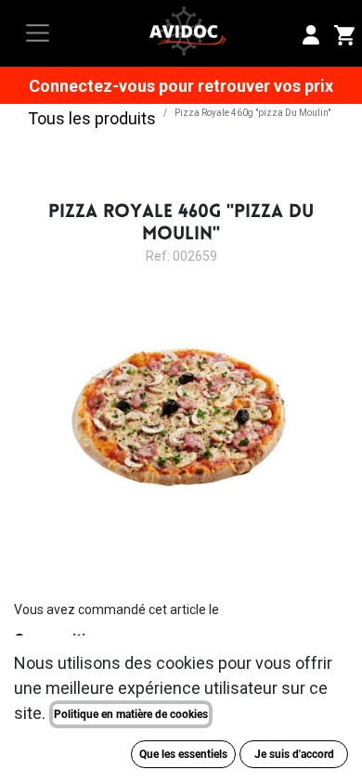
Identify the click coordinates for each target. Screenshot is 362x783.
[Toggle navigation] (37, 33)
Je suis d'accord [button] (294, 754)
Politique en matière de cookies (131, 714)
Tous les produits (92, 118)
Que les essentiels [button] (183, 754)
